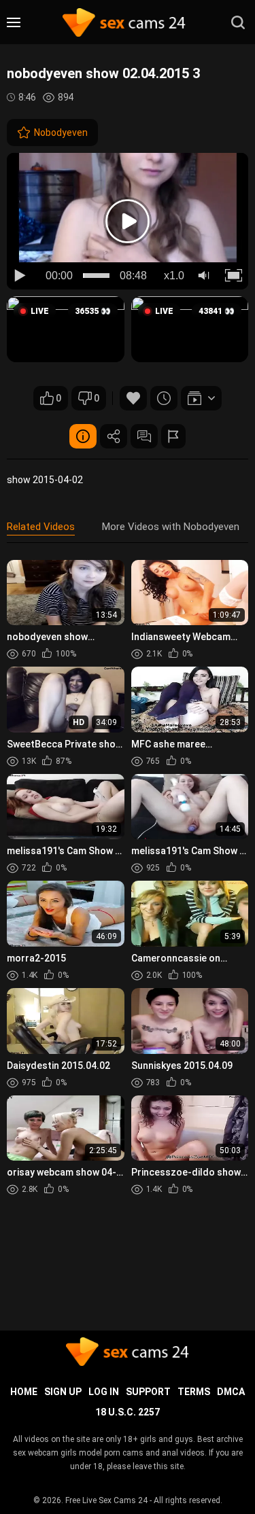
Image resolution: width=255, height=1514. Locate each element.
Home (23, 1391)
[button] (65, 329)
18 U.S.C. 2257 (127, 1412)
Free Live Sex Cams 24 (106, 1500)
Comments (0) (144, 436)
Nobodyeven (61, 132)
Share (113, 436)
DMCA (231, 1391)
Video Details (83, 436)
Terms (193, 1391)
